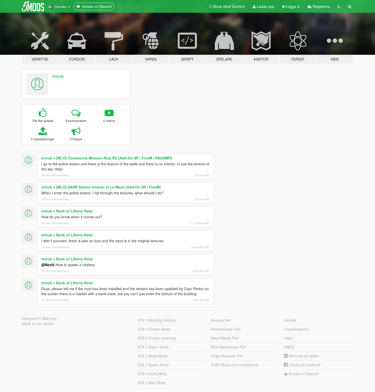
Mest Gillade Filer (225, 338)
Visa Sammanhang (57, 175)
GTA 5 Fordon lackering (157, 338)
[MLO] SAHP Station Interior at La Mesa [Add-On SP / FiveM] (108, 187)
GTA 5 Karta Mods (152, 373)
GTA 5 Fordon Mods (154, 329)
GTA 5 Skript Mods (153, 355)
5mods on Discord (303, 373)
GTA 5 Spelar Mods (153, 364)
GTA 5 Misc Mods (152, 382)
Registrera (321, 6)
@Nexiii (48, 264)
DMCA (289, 346)
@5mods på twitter (303, 355)
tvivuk (58, 76)
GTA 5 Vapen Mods (153, 346)
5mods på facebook (304, 364)
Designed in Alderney (39, 318)
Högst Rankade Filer (227, 355)
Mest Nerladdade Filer (229, 346)
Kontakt (290, 320)
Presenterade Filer (226, 329)
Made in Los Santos (38, 323)
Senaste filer (221, 320)
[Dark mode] (338, 6)
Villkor (289, 338)
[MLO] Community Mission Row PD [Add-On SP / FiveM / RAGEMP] (114, 157)
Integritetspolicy (296, 329)
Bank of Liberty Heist (74, 210)
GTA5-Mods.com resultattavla (234, 364)
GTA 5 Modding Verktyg (157, 320)
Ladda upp (265, 6)
